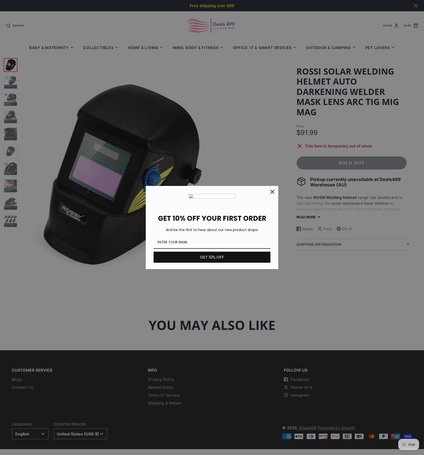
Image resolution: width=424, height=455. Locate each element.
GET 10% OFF (212, 257)
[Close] (272, 192)
